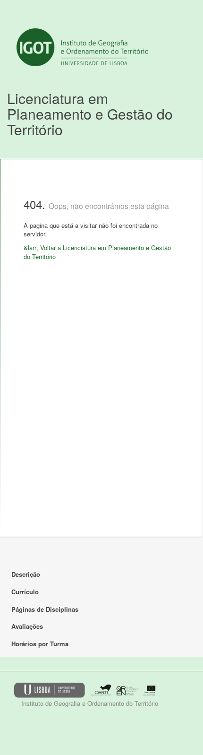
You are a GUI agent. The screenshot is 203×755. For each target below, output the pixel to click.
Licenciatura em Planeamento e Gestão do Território (90, 113)
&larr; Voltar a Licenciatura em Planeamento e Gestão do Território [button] (97, 252)
